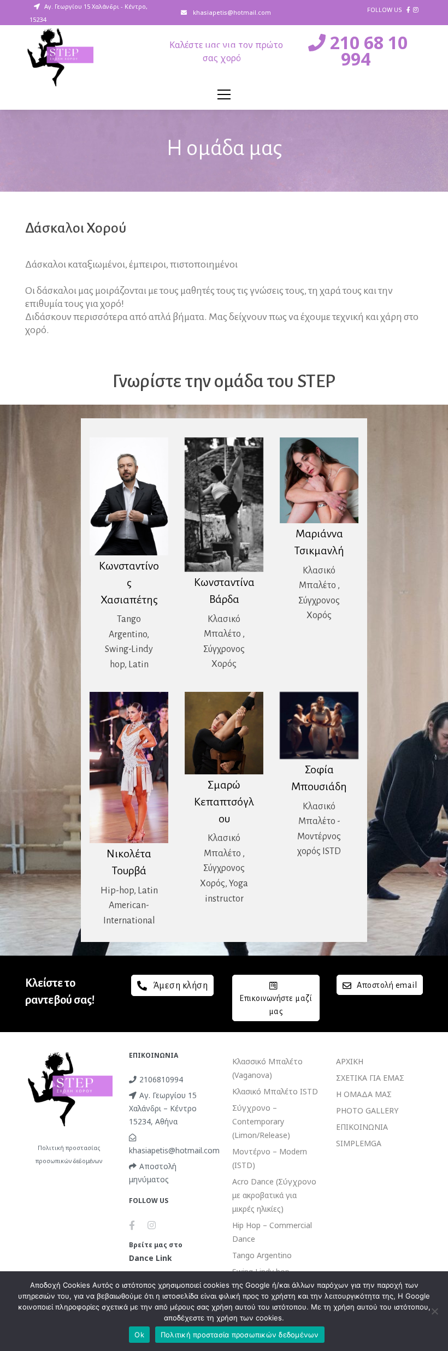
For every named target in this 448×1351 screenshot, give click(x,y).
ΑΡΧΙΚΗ (349, 1061)
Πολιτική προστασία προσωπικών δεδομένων (240, 1334)
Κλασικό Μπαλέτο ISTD (275, 1091)
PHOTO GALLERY (367, 1110)
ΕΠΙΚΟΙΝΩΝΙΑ (362, 1127)
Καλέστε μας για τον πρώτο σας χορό (226, 51)
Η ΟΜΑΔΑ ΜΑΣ (364, 1094)
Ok (139, 1334)
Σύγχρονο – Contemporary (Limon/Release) (261, 1121)
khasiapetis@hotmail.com (231, 12)
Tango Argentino (262, 1255)
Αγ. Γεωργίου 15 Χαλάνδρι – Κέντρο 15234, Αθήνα (163, 1108)
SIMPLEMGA (358, 1143)
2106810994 (161, 1079)
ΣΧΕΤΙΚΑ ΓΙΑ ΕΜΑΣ (370, 1077)
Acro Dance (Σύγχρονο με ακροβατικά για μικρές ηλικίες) (274, 1195)
